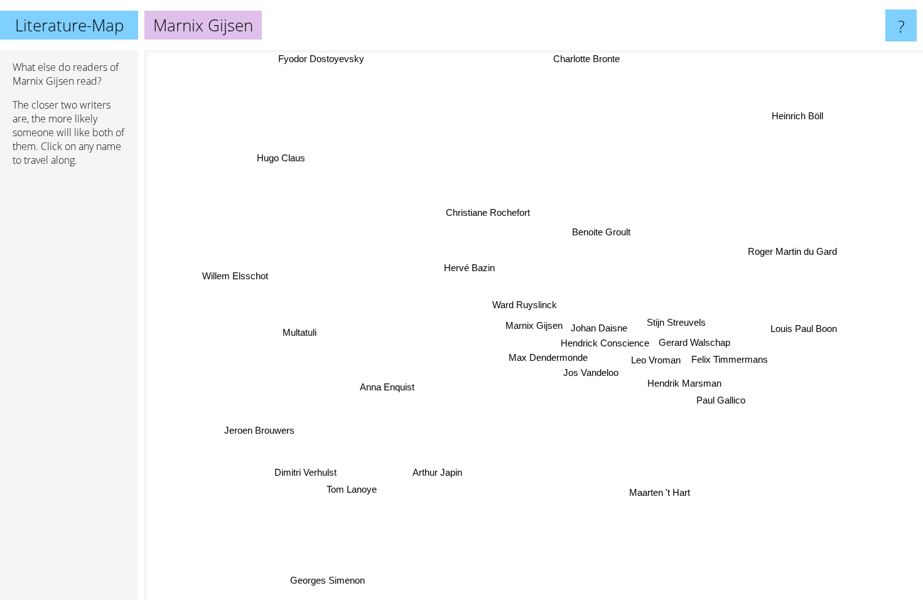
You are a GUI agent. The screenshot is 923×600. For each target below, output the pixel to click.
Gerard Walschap (695, 342)
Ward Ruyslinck (524, 305)
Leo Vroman (656, 360)
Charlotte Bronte (585, 58)
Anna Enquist (385, 385)
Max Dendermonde (548, 356)
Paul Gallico (721, 399)
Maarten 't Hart (660, 491)
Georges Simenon (324, 579)
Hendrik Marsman (684, 382)
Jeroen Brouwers (260, 431)
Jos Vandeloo (590, 372)
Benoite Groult (601, 232)
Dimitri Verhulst (307, 473)
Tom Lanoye (353, 490)
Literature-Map (69, 25)
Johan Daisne (599, 328)
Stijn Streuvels (676, 322)
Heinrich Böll (797, 115)
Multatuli (299, 332)
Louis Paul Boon (804, 328)
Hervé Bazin (469, 267)
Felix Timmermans (729, 358)
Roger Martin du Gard (793, 251)
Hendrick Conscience (605, 343)
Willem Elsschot (235, 276)
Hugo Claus (280, 158)
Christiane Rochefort (488, 212)
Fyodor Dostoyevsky (321, 58)
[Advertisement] (69, 368)
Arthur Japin (439, 473)
